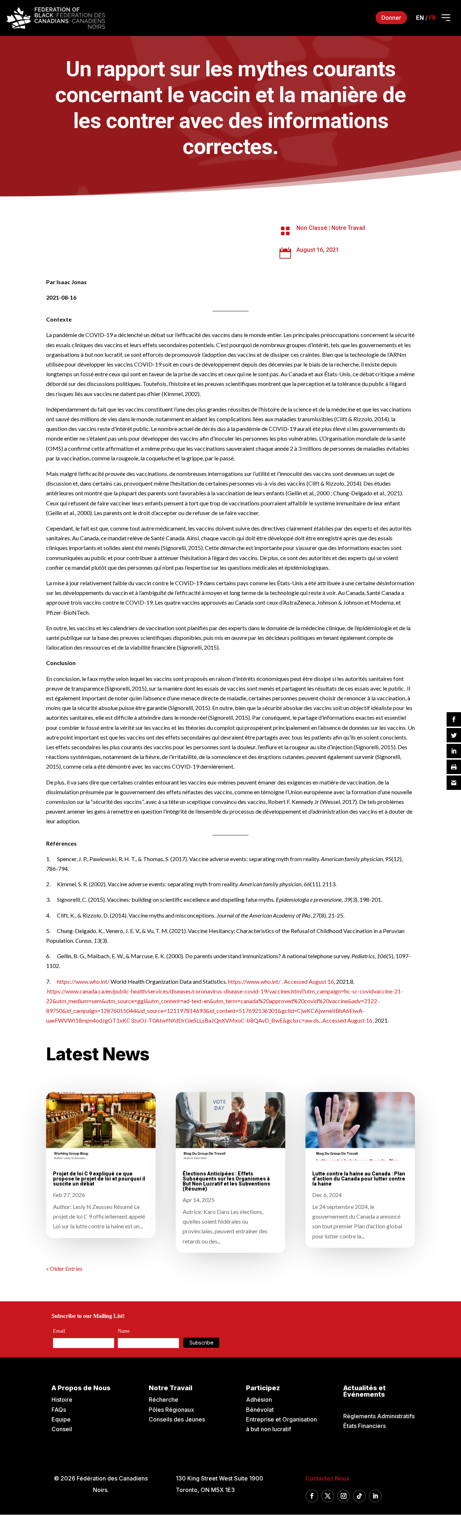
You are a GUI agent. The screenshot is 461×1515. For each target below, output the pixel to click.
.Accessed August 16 (346, 1020)
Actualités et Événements (364, 1391)
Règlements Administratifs (379, 1416)
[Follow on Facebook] (311, 1495)
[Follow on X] (327, 1495)
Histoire (62, 1399)
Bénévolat (260, 1409)
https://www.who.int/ (82, 981)
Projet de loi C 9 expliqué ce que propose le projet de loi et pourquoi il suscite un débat (99, 1179)
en (420, 17)
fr (432, 17)
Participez (263, 1388)
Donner (391, 17)
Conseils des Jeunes (177, 1419)
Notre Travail (348, 227)
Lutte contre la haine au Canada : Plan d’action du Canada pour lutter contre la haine (358, 1179)
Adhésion (259, 1399)
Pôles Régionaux (171, 1409)
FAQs (59, 1409)
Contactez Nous (327, 1478)
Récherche (163, 1399)
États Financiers (364, 1425)
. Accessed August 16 (307, 981)
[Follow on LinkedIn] (375, 1495)
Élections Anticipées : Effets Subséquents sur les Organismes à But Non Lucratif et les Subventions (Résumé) (226, 1181)
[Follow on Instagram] (343, 1495)
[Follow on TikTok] (359, 1495)
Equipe (61, 1419)
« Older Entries (64, 1268)
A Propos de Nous (81, 1388)
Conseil (62, 1429)
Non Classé (311, 227)
